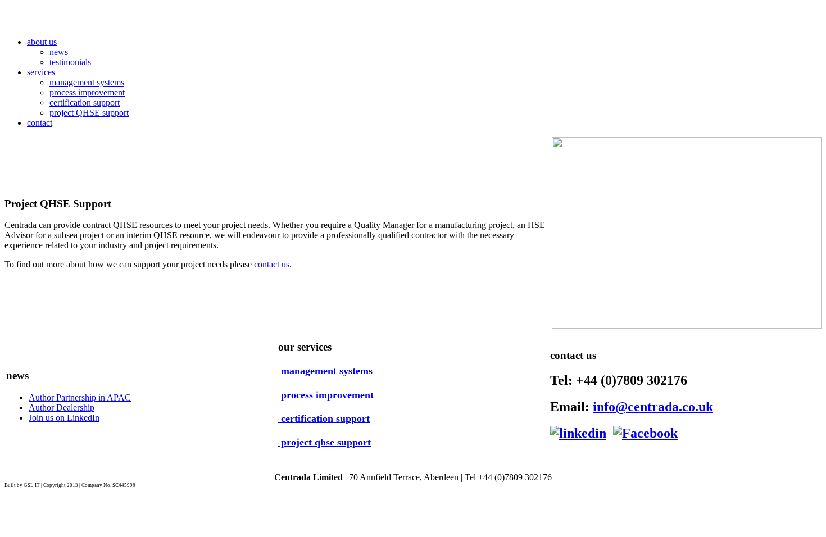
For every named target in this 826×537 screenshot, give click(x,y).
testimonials (70, 62)
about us (42, 42)
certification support (84, 102)
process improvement (87, 92)
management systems (86, 82)
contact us (271, 264)
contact (39, 123)
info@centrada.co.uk (653, 406)
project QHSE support (89, 112)
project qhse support (324, 442)
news (58, 52)
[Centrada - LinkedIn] (578, 433)
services (41, 72)
